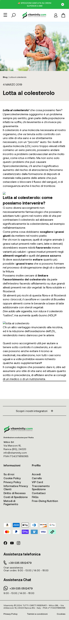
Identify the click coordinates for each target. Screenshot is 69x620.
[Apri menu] (5, 15)
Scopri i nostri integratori (31, 411)
